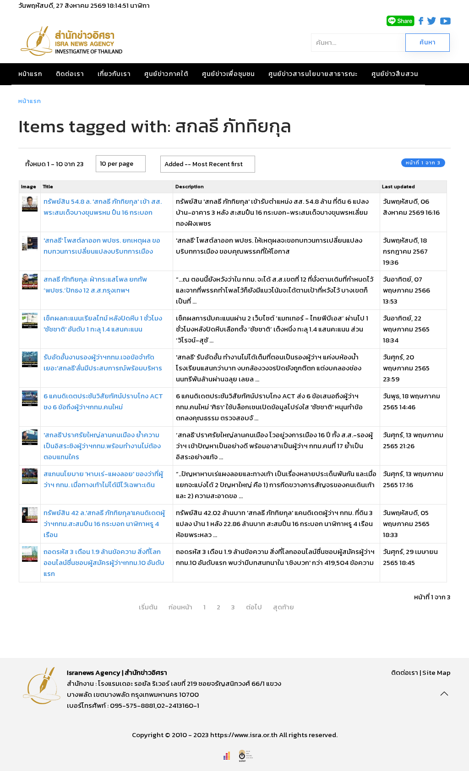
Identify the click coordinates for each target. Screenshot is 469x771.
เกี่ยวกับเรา (114, 74)
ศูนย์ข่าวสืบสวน (394, 74)
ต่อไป (254, 607)
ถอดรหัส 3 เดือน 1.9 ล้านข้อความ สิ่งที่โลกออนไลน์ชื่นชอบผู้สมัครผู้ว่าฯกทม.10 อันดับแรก (104, 562)
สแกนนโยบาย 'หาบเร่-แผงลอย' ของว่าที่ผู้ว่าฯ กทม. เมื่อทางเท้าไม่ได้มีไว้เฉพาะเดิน (103, 479)
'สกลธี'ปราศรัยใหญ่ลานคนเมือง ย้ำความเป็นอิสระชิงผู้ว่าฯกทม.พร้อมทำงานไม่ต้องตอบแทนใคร (102, 445)
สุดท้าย (283, 607)
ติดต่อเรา (70, 74)
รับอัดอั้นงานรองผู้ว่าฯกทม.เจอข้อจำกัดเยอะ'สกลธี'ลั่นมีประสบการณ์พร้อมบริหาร (103, 362)
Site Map (436, 672)
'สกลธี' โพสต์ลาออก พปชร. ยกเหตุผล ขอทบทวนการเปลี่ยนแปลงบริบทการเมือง (102, 245)
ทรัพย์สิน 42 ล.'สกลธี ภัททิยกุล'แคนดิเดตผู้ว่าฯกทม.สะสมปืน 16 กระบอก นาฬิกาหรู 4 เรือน (104, 523)
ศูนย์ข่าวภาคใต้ (166, 74)
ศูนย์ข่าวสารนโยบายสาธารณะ (313, 74)
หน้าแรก (30, 74)
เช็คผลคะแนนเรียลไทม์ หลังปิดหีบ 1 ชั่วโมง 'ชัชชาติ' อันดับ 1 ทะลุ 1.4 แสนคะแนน (103, 323)
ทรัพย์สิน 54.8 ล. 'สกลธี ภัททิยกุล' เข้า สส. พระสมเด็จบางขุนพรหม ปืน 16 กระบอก (103, 206)
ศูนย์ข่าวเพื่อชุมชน (228, 74)
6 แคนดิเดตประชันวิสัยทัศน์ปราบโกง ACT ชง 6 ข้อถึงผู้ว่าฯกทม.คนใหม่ (103, 401)
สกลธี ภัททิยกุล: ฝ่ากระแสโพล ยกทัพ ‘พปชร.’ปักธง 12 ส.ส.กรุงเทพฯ (95, 284)
